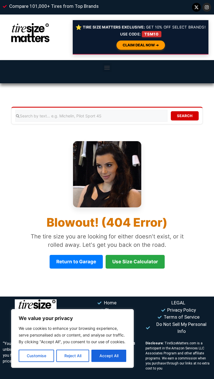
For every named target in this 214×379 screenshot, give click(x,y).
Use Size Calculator (135, 261)
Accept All (108, 355)
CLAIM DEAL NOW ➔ (141, 45)
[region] (72, 338)
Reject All (72, 355)
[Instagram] (206, 7)
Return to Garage (76, 261)
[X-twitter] (196, 7)
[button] (107, 67)
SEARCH (185, 115)
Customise (36, 355)
